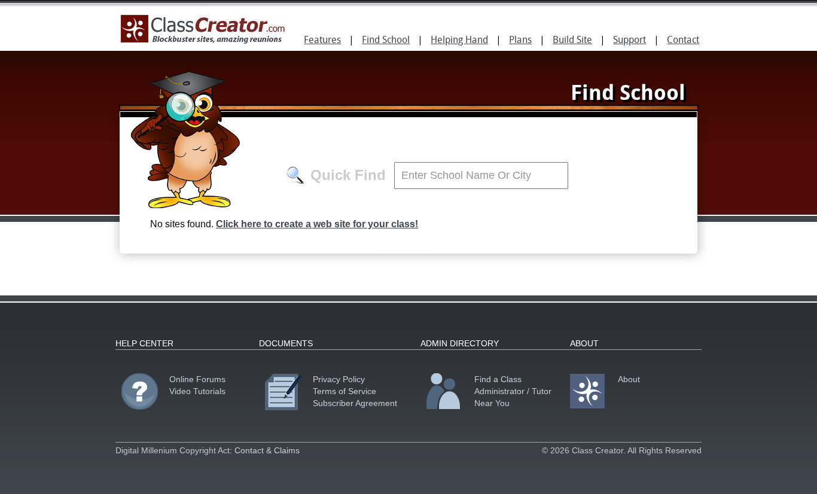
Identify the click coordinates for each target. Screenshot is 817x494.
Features (322, 40)
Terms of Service (344, 391)
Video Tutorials (197, 391)
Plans (520, 40)
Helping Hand (459, 40)
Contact (683, 40)
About (629, 379)
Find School (386, 40)
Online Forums (197, 379)
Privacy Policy (339, 379)
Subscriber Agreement (355, 403)
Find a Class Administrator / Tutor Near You (512, 391)
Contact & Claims (267, 450)
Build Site (572, 40)
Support (629, 40)
